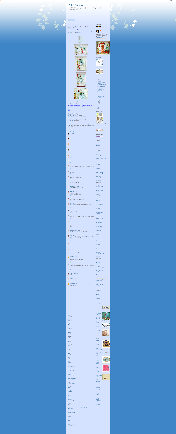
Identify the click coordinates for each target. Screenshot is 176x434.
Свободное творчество (97, 379)
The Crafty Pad (98, 281)
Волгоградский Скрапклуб (98, 333)
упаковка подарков (70, 375)
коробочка (69, 345)
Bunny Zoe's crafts (77, 26)
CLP (96, 302)
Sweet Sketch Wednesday (99, 204)
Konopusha (71, 133)
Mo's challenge (98, 221)
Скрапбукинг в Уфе (98, 352)
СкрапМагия (97, 367)
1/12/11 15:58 (76, 273)
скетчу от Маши (78, 32)
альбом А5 (69, 413)
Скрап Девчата (98, 326)
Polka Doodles (98, 249)
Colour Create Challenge (99, 235)
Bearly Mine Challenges (99, 195)
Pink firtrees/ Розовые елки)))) (101, 91)
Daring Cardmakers (98, 256)
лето (68, 365)
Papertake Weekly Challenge (99, 187)
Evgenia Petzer (72, 273)
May (98, 101)
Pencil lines (97, 141)
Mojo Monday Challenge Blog (100, 173)
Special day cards (98, 400)
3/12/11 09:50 (75, 278)
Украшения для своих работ (71, 412)
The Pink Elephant (98, 167)
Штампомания (98, 366)
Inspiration (97, 363)
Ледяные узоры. (99, 90)
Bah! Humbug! (98, 244)
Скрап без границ (98, 313)
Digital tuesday (98, 150)
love (68, 337)
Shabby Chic (97, 338)
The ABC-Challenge (98, 213)
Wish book (69, 404)
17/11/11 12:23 (77, 186)
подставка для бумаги (71, 424)
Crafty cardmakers (98, 180)
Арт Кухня (97, 390)
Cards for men (98, 164)
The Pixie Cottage (98, 203)
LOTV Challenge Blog (99, 222)
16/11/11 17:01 (75, 138)
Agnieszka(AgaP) (72, 186)
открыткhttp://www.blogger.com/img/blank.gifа (74, 421)
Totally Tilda (97, 294)
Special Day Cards (70, 120)
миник (68, 358)
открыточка (78, 25)
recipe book (69, 411)
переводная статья (70, 400)
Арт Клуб (97, 353)
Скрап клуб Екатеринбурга (98, 335)
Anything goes (98, 185)
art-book (69, 386)
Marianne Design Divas (71, 119)
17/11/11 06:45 (76, 176)
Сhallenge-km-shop (98, 403)
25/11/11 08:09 (76, 256)
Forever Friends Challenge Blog (100, 177)
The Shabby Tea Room (99, 163)
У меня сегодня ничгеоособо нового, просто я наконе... (101, 86)
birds (68, 361)
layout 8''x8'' (69, 344)
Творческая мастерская (97, 360)
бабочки (69, 340)
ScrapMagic (97, 393)
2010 (97, 107)
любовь (69, 341)
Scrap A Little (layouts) (99, 261)
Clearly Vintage (98, 149)
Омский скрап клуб (98, 341)
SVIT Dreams (75, 5)
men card (69, 353)
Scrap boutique (98, 330)
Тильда (69, 395)
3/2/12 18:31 (75, 283)
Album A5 (69, 403)
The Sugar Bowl (98, 223)
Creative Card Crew (98, 194)
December (98, 80)
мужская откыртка (70, 366)
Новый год (69, 319)
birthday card (69, 332)
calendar (69, 329)
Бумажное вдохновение (97, 308)
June (98, 100)
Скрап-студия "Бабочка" (98, 355)
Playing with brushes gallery (99, 151)
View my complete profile (99, 37)
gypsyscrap (71, 283)
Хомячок (97, 372)
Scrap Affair (71, 138)
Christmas (69, 320)
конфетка (69, 416)
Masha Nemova (72, 256)
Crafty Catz (97, 240)
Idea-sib (97, 382)
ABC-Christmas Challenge (99, 212)
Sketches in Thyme (98, 144)
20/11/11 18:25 (73, 235)
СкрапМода (97, 314)
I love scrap (97, 325)
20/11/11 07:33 (78, 230)
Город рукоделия (98, 317)
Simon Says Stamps (98, 205)
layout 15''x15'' (69, 388)
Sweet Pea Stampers (98, 245)
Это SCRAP (97, 322)
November (98, 81)
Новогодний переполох (71, 392)
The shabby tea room (71, 115)
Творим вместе (98, 381)
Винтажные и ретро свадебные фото (101, 158)
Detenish (71, 198)
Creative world (98, 318)
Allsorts (97, 275)
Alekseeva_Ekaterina (73, 230)
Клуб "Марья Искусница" (97, 310)
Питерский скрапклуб (99, 349)
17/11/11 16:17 (74, 198)
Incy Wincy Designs (98, 176)
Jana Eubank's (98, 145)
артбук (68, 396)
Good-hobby (97, 376)
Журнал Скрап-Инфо (99, 375)
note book (69, 362)
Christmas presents (99, 95)
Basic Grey (97, 274)
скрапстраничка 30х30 (71, 383)
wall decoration (70, 391)
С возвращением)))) (100, 97)
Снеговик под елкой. (100, 88)
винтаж (69, 336)
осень (68, 382)
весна (68, 357)
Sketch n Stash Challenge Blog (100, 169)
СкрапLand (97, 362)
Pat (70, 203)
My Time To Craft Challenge (99, 190)
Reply (70, 141)
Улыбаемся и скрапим (97, 384)
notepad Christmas (70, 408)
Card (104, 320)
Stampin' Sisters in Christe (99, 280)
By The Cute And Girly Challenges (100, 303)
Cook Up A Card (70, 328)
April (98, 102)
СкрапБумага (97, 394)
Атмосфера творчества (97, 399)
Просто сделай (98, 345)
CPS (96, 288)
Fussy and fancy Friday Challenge (100, 253)
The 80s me (97, 154)
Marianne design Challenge (99, 218)
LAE (96, 331)
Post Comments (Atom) (83, 309)
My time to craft (70, 116)
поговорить (69, 346)
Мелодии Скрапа (98, 389)
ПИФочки (69, 324)
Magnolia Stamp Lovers (99, 285)
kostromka (71, 278)
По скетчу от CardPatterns (100, 89)
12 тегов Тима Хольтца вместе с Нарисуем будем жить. (101, 85)
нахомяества (69, 349)
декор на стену (70, 379)
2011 (97, 79)
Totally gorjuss (98, 262)
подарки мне (69, 350)
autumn (69, 387)
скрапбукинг (69, 323)
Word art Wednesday (98, 199)
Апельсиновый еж (98, 397)
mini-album (69, 348)
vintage (69, 333)
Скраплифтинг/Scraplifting (100, 96)
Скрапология (97, 327)
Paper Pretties (98, 208)
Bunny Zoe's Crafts (98, 293)
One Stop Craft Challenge (99, 270)
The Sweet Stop (98, 263)
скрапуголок (69, 425)
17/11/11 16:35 (73, 203)
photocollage (69, 390)
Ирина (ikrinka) (72, 191)
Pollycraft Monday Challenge (99, 172)
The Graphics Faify (98, 155)
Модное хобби (98, 404)
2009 (97, 108)
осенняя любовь (70, 399)
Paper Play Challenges (99, 226)
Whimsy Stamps (98, 200)
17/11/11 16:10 (76, 191)
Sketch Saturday (98, 266)
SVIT (101, 30)
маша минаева (72, 181)
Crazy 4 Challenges (98, 271)
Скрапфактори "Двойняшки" (72, 113)
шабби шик (69, 371)
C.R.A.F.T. (97, 234)
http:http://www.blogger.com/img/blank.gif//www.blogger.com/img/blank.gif (77, 407)
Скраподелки (97, 321)
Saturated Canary (98, 217)
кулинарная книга (70, 417)
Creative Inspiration (98, 209)
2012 (97, 78)
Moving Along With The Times (100, 227)
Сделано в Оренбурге (97, 340)
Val (70, 235)
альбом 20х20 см (70, 374)
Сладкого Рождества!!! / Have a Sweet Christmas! (101, 83)
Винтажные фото (98, 159)
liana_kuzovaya (72, 176)
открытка (69, 316)
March (98, 103)
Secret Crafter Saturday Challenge (100, 267)
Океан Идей (97, 371)
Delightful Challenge (98, 230)
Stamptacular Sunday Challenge (100, 284)
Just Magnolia (98, 252)
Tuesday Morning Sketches (99, 186)
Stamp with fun (98, 168)
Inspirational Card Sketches (99, 191)
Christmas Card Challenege (99, 279)
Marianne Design (98, 298)
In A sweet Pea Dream (99, 299)
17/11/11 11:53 (76, 181)
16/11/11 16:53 (75, 133)
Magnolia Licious (98, 297)
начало (69, 420)
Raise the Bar (97, 248)
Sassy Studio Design (98, 231)
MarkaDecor (97, 348)
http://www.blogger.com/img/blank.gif (72, 378)
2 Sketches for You (70, 370)
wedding (69, 354)
